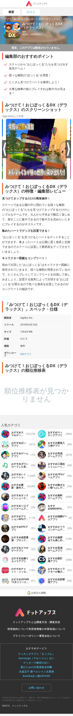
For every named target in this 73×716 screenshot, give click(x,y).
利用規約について (18, 629)
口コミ (31, 12)
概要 (11, 12)
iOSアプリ (25, 354)
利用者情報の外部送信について (47, 629)
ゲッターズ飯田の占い (36, 662)
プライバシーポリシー (26, 635)
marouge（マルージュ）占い (36, 658)
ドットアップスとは (24, 622)
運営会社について (49, 635)
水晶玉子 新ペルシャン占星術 (36, 671)
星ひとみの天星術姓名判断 (36, 667)
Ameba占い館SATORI (36, 676)
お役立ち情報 (38, 593)
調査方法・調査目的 (48, 622)
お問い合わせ (36, 687)
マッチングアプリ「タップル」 (36, 654)
